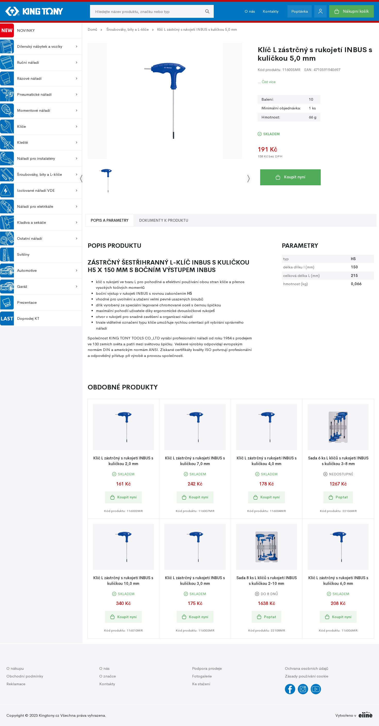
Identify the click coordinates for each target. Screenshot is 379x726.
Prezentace (27, 302)
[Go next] (248, 178)
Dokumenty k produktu (163, 220)
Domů (92, 29)
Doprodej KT (28, 318)
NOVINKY (26, 30)
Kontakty (270, 11)
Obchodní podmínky (24, 676)
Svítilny (23, 254)
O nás (250, 11)
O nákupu (15, 668)
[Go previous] (81, 178)
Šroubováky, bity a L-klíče (127, 29)
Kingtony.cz (49, 715)
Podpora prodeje (207, 668)
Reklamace (15, 683)
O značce (107, 676)
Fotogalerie (202, 676)
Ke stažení (201, 683)
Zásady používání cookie (306, 676)
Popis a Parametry (109, 220)
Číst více (269, 81)
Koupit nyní (294, 176)
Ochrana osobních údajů (306, 668)
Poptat (342, 497)
